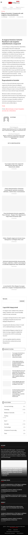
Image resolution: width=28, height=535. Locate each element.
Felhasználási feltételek (10, 533)
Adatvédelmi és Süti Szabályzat (13, 531)
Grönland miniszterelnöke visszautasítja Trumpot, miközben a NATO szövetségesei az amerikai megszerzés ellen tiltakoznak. (14, 263)
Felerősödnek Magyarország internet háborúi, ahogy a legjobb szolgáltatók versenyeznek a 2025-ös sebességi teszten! (14, 496)
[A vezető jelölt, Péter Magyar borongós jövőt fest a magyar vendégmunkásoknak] (14, 276)
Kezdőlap (5, 7)
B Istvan (5, 16)
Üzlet (14, 433)
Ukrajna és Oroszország (14, 430)
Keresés (5, 298)
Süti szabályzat (20, 533)
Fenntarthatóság (14, 406)
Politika (11, 7)
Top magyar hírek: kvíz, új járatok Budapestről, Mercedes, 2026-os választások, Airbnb (14, 165)
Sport (14, 421)
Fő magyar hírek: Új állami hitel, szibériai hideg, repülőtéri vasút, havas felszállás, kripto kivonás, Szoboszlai (13, 312)
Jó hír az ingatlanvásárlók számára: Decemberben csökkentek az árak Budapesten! (12, 341)
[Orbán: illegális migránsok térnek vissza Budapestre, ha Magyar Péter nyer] (14, 228)
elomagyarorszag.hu (14, 527)
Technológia (14, 427)
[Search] (26, 2)
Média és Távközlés (14, 412)
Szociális (14, 424)
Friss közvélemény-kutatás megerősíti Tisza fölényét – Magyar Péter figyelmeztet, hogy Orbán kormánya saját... (14, 215)
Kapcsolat (15, 529)
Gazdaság (14, 409)
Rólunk (9, 529)
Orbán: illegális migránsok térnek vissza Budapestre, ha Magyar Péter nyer (18, 383)
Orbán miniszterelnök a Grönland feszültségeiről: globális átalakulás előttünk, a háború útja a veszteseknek (14, 190)
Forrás (3, 106)
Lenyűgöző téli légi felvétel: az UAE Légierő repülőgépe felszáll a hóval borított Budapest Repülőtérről (14, 319)
